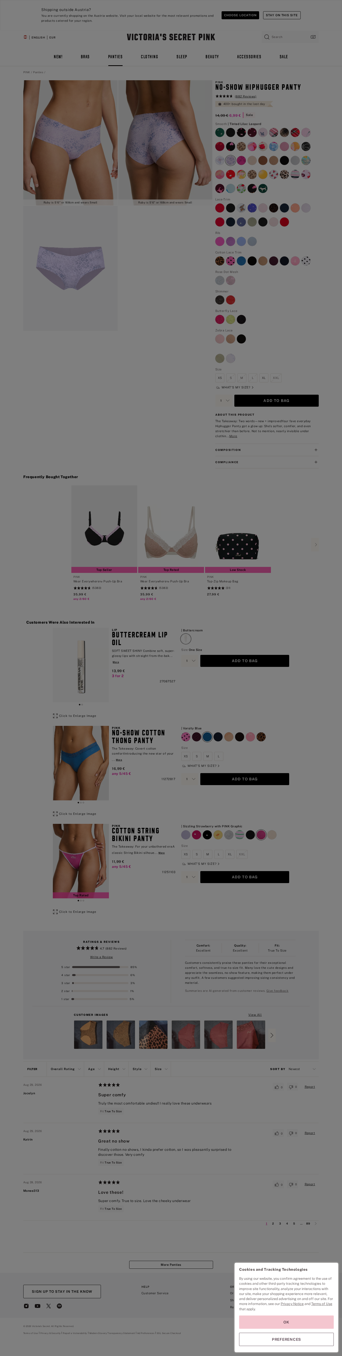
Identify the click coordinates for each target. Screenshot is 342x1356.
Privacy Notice (292, 1304)
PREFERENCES (286, 1339)
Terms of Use (321, 1304)
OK (286, 1322)
